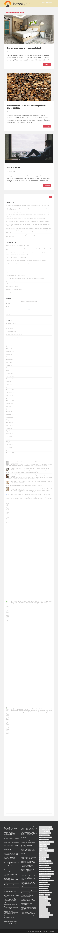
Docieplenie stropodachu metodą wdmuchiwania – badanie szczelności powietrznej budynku (11, 844)
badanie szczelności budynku (45, 827)
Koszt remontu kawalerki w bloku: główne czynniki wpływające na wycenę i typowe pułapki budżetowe (26, 231)
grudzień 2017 (10, 425)
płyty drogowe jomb (43, 900)
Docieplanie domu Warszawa (45, 837)
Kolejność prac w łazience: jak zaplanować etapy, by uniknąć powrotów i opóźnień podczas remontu (28, 877)
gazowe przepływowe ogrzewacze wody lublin (46, 851)
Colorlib (41, 931)
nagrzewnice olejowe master (45, 867)
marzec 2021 (10, 403)
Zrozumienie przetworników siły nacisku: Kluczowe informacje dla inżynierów (28, 908)
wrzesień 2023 (10, 376)
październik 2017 (11, 431)
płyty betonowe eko (43, 896)
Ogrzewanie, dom (11, 331)
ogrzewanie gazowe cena (44, 878)
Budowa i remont (11, 323)
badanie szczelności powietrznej (45, 829)
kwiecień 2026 (10, 357)
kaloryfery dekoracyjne (44, 857)
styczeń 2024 (10, 373)
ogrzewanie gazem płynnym (45, 876)
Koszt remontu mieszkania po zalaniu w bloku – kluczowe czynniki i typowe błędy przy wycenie (27, 221)
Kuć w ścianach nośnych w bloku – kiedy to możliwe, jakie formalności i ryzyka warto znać (31, 601)
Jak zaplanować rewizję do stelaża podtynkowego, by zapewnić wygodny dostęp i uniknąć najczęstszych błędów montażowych (31, 708)
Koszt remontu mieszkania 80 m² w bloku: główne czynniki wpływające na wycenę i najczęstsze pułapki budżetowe (27, 235)
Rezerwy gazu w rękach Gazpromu (26, 846)
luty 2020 (9, 420)
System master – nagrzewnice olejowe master (10, 848)
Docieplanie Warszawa (44, 839)
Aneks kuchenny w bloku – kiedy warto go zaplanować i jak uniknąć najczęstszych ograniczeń (29, 475)
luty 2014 (9, 441)
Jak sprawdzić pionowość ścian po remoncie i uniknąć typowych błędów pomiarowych (25, 218)
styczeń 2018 (10, 422)
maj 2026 (9, 354)
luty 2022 (9, 387)
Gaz (8, 326)
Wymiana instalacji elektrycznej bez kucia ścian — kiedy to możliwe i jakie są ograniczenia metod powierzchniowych (31, 462)
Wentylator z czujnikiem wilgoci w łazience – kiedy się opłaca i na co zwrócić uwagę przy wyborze (29, 828)
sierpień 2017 (10, 436)
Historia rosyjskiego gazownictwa (29, 840)
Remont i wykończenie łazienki (14, 334)
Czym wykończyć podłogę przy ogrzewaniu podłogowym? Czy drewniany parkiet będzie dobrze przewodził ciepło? (11, 906)
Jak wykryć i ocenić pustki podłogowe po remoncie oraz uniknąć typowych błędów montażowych (28, 212)
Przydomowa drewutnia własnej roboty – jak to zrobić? (27, 106)
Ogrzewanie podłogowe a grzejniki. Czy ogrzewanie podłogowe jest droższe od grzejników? (27, 252)
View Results (29, 312)
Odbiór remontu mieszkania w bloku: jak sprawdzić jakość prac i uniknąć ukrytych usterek (28, 857)
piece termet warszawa (44, 886)
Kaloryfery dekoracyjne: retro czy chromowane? (17, 254)
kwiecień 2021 (10, 400)
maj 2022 (9, 384)
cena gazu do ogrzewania (44, 831)
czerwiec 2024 (10, 368)
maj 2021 (9, 398)
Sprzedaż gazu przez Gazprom (28, 842)
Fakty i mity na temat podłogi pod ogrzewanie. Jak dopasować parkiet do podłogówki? (11, 864)
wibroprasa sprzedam (43, 917)
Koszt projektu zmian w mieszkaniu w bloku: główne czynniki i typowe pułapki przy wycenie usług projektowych (28, 215)
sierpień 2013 (10, 447)
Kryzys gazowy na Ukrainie (12, 286)
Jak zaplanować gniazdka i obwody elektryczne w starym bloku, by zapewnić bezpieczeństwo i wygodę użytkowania (28, 902)
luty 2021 (9, 406)
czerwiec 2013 (10, 452)
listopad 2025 (10, 362)
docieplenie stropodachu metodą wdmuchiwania (46, 842)
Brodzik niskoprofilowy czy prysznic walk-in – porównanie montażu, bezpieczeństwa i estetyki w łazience (28, 894)
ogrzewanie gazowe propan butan (46, 880)
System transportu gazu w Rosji (13, 281)
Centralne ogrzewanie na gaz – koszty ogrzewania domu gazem (11, 892)
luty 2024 (9, 370)
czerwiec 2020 (10, 409)
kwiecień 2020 (10, 414)
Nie (8, 306)
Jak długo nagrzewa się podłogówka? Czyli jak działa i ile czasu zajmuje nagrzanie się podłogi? (11, 880)
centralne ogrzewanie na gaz (45, 833)
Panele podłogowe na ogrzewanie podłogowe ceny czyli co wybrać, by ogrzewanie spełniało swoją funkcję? (28, 248)
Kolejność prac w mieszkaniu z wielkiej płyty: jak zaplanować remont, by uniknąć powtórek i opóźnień (28, 851)
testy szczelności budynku (44, 913)
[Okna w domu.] (29, 148)
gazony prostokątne (43, 848)
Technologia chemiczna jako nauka (14, 283)
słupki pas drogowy (43, 911)
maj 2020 (9, 411)
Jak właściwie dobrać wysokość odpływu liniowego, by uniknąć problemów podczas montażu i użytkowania (28, 884)
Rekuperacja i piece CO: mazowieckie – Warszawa (17, 245)
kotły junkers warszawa (44, 865)
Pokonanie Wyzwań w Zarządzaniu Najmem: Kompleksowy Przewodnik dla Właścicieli (10, 873)
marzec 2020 (10, 417)
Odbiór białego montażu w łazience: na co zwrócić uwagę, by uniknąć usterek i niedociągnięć (29, 914)
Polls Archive (9, 314)
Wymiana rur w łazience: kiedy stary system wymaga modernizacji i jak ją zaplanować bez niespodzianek (28, 871)
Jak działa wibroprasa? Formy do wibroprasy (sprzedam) (28, 889)
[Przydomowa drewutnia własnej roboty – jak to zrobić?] (29, 87)
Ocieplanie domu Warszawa (45, 869)
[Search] (50, 197)
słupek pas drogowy (43, 908)
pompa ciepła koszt (43, 888)
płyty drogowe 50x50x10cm (44, 898)
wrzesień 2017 (10, 433)
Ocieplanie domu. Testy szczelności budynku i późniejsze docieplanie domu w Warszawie (26, 260)
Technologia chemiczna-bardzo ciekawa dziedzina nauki (18, 292)
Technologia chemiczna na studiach (14, 289)
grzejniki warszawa (43, 853)
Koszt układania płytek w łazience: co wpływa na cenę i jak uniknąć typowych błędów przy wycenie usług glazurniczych (31, 488)
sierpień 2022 (10, 381)
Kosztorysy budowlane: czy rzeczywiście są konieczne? (27, 866)
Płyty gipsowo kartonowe (9, 888)
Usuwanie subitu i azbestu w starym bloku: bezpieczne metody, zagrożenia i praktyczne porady (27, 205)
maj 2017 (9, 439)
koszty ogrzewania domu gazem (45, 863)
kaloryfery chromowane (44, 855)
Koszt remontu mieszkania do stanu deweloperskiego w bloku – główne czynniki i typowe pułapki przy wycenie (28, 224)
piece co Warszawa (43, 882)
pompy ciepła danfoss (43, 890)
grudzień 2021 (10, 389)
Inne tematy (10, 328)
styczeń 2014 (10, 444)
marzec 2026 (10, 359)
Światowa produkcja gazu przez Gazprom (15, 275)
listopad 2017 (10, 428)
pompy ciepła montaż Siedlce (45, 892)
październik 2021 (11, 392)
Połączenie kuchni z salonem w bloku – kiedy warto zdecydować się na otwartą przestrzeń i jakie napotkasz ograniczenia (31, 482)
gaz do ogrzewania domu (44, 844)
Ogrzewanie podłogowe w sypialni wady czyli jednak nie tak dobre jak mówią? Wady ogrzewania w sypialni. (11, 913)
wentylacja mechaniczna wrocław (46, 915)
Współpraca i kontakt (47, 2)
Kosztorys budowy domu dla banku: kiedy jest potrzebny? (10, 922)
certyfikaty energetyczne (44, 835)
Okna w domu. (14, 167)
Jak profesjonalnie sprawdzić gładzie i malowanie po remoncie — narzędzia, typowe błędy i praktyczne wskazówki (26, 208)
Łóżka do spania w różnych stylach (24, 48)
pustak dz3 (47, 894)
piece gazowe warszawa (44, 884)
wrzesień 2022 (10, 379)
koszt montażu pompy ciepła (45, 861)
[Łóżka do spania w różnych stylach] (29, 29)
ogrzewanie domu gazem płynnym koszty (46, 874)
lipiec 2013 (9, 450)
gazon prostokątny (43, 846)
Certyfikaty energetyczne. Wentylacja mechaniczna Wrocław (9, 858)
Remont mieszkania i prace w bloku (15, 337)
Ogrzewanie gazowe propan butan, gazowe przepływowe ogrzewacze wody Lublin (25, 278)
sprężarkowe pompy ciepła (44, 904)
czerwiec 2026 (10, 351)
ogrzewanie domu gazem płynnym (46, 871)
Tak (9, 303)
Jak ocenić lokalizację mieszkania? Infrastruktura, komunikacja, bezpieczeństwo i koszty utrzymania (28, 228)
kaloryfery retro (42, 859)
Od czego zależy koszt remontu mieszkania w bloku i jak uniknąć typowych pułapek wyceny (30, 469)
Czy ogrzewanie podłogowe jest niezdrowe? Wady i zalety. (19, 263)
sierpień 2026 (10, 346)
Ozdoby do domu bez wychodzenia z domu (16, 257)
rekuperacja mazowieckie (44, 902)
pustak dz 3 (41, 894)
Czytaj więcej (47, 64)
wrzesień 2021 (10, 395)
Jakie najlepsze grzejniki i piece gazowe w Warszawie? (10, 885)
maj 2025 (9, 365)
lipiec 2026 (9, 348)
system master (42, 906)
